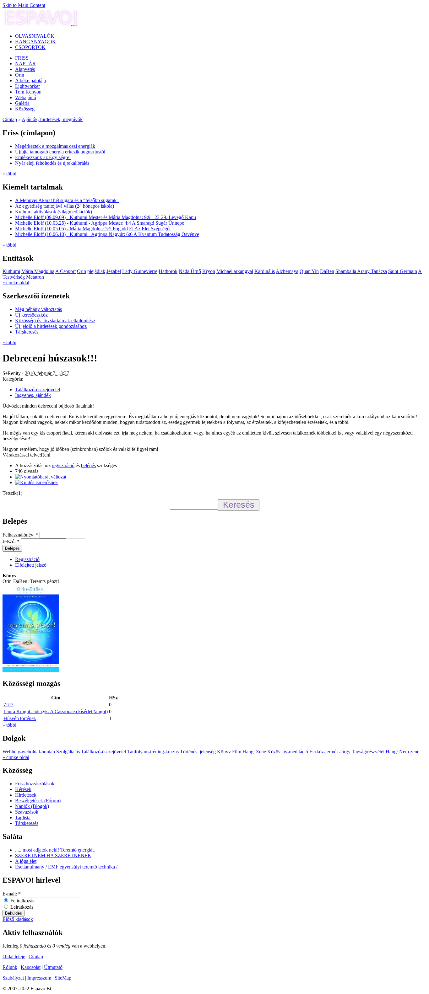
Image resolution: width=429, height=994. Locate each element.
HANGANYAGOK (35, 41)
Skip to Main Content (24, 5)
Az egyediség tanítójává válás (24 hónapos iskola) (64, 206)
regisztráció (63, 465)
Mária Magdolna (37, 271)
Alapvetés (25, 69)
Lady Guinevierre (139, 271)
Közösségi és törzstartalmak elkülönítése (55, 320)
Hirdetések (25, 795)
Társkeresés (26, 331)
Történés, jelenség (198, 751)
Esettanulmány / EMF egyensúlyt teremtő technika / (66, 866)
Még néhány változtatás (38, 309)
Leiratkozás (21, 907)
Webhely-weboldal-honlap (29, 751)
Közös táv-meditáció (287, 751)
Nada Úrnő (190, 271)
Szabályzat (13, 978)
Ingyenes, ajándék (33, 395)
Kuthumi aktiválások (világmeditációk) (53, 211)
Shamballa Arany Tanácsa (361, 271)
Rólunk (10, 967)
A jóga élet (25, 861)
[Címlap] (41, 25)
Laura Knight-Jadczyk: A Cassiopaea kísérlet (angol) (55, 711)
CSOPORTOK (30, 47)
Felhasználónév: (20, 534)
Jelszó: (11, 541)
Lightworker (27, 86)
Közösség (25, 108)
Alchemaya (287, 271)
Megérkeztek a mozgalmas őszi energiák (55, 146)
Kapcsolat (31, 967)
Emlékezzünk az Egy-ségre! (43, 157)
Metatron (35, 277)
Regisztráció (27, 559)
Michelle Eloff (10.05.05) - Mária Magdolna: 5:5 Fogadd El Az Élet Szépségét (93, 228)
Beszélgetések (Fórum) (38, 800)
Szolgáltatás (68, 751)
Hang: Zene (254, 751)
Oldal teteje (14, 956)
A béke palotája (30, 80)
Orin (19, 74)
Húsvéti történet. (19, 718)
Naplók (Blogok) (32, 806)
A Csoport (65, 271)
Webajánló (25, 97)
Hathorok (168, 271)
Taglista (22, 817)
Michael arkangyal (234, 271)
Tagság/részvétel (368, 751)
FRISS (22, 58)
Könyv (224, 751)
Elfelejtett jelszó (30, 565)
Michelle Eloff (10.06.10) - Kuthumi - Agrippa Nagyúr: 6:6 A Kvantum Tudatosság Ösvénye (107, 234)
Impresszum (39, 978)
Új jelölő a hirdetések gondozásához (51, 326)
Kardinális (264, 271)
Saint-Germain (402, 271)
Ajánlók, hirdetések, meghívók (52, 119)
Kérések (23, 789)
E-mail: (12, 893)
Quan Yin (309, 271)
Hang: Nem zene (402, 751)
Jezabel (113, 271)
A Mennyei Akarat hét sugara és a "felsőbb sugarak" (67, 200)
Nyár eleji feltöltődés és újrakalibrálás (52, 163)
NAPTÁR (25, 63)
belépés (88, 465)
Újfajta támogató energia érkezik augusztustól (60, 151)
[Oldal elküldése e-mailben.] (36, 482)
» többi (9, 173)
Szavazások (26, 812)
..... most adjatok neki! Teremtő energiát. (55, 849)
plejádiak (96, 271)
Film (236, 751)
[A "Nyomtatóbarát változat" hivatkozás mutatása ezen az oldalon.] (40, 476)
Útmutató (53, 967)
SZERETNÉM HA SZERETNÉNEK (53, 855)
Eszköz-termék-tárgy (329, 751)
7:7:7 (8, 704)
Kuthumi (11, 271)
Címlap (10, 119)
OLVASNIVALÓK (34, 36)
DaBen (327, 271)
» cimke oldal (16, 282)
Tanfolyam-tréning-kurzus (153, 751)
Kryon (208, 271)
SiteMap (63, 978)
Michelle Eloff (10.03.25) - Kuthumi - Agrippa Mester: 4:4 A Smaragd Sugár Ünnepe (99, 223)
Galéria (22, 103)
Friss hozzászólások (34, 783)
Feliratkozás (21, 900)
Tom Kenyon (28, 91)
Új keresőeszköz (31, 315)
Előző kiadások (18, 919)
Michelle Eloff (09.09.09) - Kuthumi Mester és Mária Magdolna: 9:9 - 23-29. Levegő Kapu (105, 217)
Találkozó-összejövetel (37, 389)
